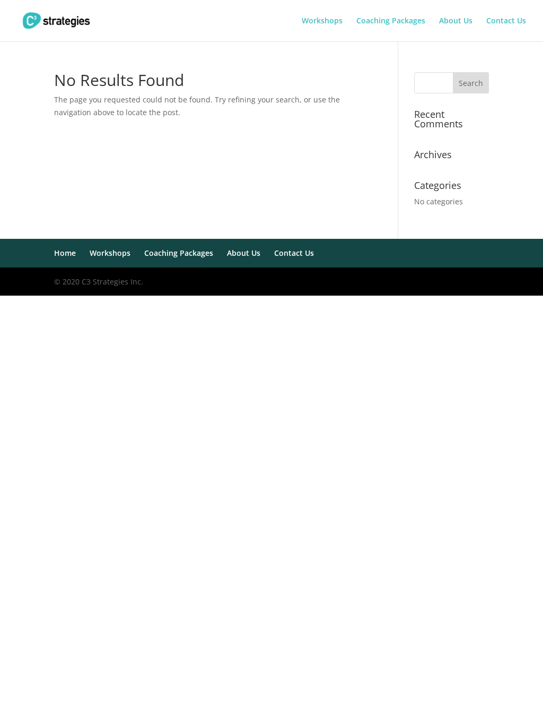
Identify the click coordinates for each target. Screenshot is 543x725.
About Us (455, 21)
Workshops (322, 21)
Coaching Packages (390, 21)
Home (65, 253)
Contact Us (506, 21)
